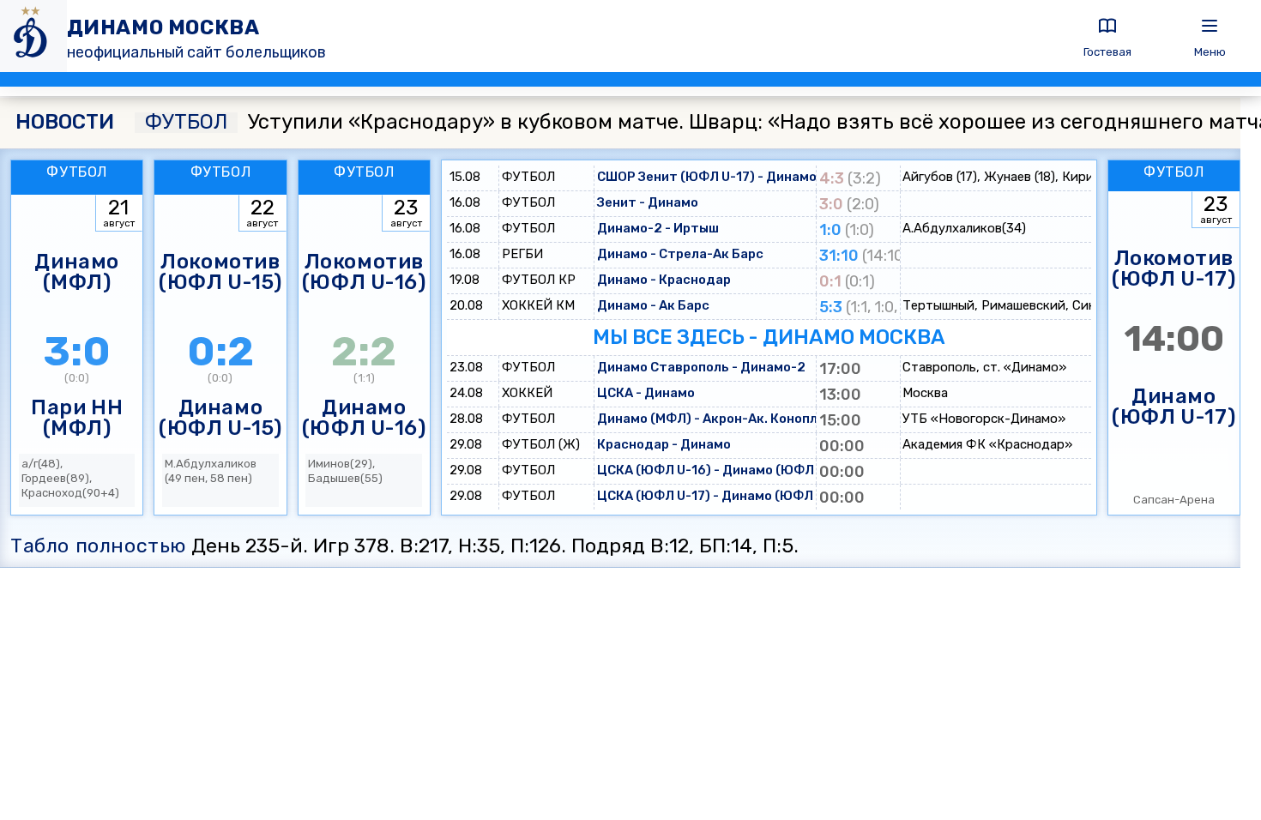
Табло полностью (98, 546)
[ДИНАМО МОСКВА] (33, 36)
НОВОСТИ (64, 122)
